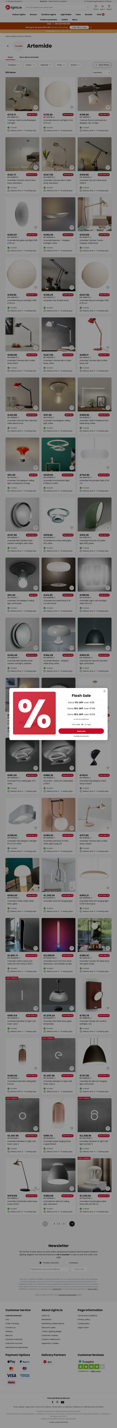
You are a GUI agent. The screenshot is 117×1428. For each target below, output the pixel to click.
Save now (81, 731)
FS (81, 724)
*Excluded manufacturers (81, 736)
